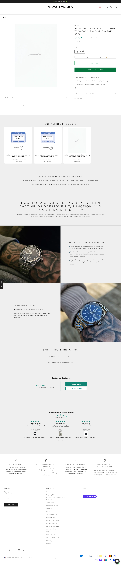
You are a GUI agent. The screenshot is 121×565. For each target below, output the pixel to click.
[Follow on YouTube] (19, 550)
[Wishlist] (111, 7)
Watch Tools (78, 12)
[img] (60, 415)
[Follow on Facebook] (5, 550)
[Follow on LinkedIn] (28, 550)
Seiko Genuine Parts (52, 523)
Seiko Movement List (52, 526)
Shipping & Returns (52, 495)
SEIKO (78, 246)
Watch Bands (53, 12)
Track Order (50, 502)
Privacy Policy (50, 517)
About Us (49, 508)
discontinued (47, 313)
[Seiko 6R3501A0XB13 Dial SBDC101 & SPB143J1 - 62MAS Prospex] (60, 433)
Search (48, 492)
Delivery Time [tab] (54, 356)
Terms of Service (51, 514)
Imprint (48, 543)
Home (4, 17)
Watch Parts (16, 12)
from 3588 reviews (59, 417)
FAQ (47, 532)
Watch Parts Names (52, 535)
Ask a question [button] (76, 388)
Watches (66, 12)
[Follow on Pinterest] (14, 550)
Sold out (95, 63)
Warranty (49, 541)
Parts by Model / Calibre (35, 12)
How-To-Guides (51, 529)
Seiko (76, 25)
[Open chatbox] (117, 561)
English (29, 557)
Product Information (52, 520)
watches (21, 467)
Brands (90, 12)
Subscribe (11, 504)
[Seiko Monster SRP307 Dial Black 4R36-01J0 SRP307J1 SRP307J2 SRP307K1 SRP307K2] (86, 433)
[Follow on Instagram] (10, 550)
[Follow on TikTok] (23, 550)
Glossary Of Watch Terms (54, 538)
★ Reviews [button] (1, 284)
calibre (68, 184)
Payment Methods (52, 505)
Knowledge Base (103, 12)
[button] (78, 38)
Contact (48, 511)
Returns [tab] (69, 356)
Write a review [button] (76, 384)
